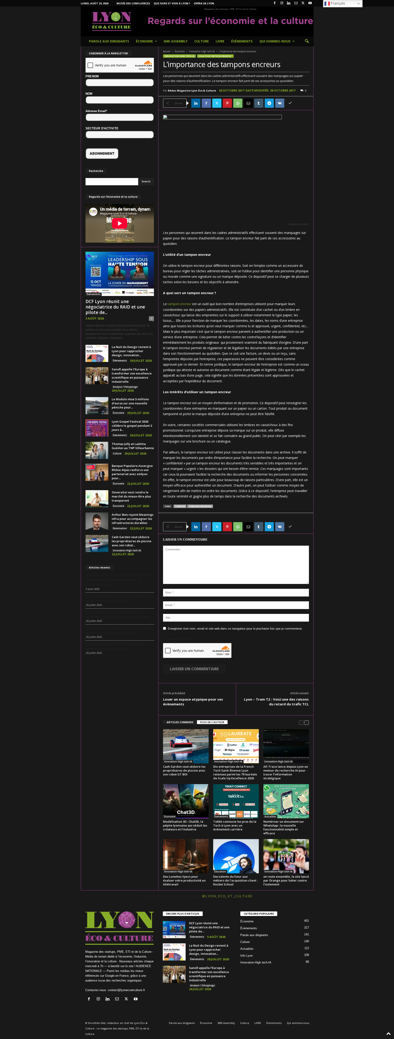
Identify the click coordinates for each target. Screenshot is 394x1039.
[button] (307, 41)
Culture (201, 41)
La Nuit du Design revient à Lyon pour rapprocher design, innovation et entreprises (118, 598)
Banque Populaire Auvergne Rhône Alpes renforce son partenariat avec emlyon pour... (132, 472)
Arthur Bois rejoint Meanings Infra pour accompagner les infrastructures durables (132, 519)
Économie (144, 41)
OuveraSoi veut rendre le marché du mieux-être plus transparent (131, 496)
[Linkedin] (289, 3)
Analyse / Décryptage (125, 386)
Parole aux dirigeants (109, 41)
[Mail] (296, 3)
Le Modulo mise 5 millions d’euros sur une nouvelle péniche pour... (130, 403)
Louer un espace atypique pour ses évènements (193, 701)
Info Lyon (246, 955)
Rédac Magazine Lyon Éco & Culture (192, 90)
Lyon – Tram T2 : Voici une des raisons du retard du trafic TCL (276, 701)
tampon (180, 506)
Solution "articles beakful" (215, 56)
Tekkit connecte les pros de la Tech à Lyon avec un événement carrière (234, 825)
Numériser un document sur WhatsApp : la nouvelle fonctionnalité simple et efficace (283, 827)
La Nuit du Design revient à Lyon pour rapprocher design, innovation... (131, 351)
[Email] (248, 103)
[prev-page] (301, 722)
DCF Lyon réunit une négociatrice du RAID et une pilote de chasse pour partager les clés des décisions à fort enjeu (118, 579)
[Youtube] (310, 3)
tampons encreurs (200, 506)
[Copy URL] (290, 103)
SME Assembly (175, 41)
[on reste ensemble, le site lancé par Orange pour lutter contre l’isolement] (286, 856)
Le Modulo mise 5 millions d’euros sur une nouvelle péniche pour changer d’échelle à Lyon (119, 630)
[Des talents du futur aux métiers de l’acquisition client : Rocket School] (236, 856)
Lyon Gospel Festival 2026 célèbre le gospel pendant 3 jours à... (132, 425)
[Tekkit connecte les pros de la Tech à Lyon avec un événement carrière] (236, 801)
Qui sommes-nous (274, 41)
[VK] (279, 103)
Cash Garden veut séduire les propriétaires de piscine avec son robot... (131, 541)
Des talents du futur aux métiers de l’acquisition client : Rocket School (235, 880)
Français (337, 3)
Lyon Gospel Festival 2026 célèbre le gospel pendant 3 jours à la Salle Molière (115, 646)
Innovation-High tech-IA (202, 51)
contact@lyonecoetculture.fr (126, 990)
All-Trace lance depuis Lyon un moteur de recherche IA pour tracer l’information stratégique (285, 772)
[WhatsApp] (237, 103)
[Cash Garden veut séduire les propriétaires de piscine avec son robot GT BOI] (186, 746)
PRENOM (92, 76)
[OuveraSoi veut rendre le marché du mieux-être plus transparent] (97, 498)
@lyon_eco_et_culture (227, 896)
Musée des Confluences (133, 3)
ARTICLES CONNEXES (180, 722)
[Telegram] (269, 103)
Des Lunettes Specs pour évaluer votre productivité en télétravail (184, 880)
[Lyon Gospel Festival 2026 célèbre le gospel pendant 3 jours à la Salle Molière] (97, 428)
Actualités (270, 816)
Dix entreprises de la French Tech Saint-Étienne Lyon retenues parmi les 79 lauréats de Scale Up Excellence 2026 (235, 772)
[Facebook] (274, 3)
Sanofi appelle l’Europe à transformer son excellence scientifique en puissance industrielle (132, 375)
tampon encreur (179, 304)
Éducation (220, 871)
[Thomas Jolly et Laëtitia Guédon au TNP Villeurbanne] (97, 450)
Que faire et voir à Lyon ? (172, 3)
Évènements (242, 41)
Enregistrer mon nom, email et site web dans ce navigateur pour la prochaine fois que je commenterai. (235, 628)
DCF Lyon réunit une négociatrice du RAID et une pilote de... (115, 306)
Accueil (166, 51)
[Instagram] (282, 3)
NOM (89, 93)
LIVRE (220, 41)
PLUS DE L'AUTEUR (212, 722)
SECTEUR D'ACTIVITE (102, 128)
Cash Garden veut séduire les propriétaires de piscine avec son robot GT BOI (184, 770)
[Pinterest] (227, 103)
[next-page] (306, 722)
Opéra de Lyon (204, 3)
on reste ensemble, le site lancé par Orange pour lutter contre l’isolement (286, 880)
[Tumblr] (258, 103)
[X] (303, 3)
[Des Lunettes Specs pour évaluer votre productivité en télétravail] (186, 856)
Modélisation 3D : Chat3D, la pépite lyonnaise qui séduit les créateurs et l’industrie (185, 825)
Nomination (120, 528)
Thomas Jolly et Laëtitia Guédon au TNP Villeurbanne (133, 446)
